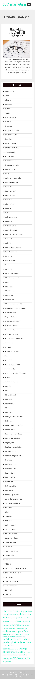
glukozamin (12, 614)
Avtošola (8, 104)
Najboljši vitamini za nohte (15, 308)
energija (23, 611)
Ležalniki (8, 256)
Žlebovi (8, 594)
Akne (7, 96)
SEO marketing (14, 4)
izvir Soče (27, 617)
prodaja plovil (9, 642)
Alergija (8, 100)
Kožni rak (8, 239)
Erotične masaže (11, 143)
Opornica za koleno (12, 364)
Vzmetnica (9, 577)
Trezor (7, 560)
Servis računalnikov (12, 503)
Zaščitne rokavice (11, 581)
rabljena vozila (24, 642)
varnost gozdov (27, 652)
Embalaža (8, 139)
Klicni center (9, 204)
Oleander (8, 347)
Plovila (7, 408)
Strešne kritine (10, 542)
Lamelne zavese (11, 252)
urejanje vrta (16, 651)
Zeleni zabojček (11, 586)
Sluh (7, 512)
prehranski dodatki (19, 639)
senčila (10, 645)
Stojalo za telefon (11, 538)
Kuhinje (8, 243)
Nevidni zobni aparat (13, 330)
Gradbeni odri (10, 161)
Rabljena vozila (10, 464)
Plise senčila (9, 404)
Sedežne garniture (12, 495)
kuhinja (15, 624)
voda (16, 658)
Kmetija (8, 208)
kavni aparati (23, 621)
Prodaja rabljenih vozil (13, 456)
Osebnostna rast (11, 382)
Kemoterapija (10, 195)
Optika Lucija (10, 369)
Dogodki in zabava (12, 130)
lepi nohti (21, 625)
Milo (7, 282)
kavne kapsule (12, 621)
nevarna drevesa (7, 634)
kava (6, 621)
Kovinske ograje (11, 230)
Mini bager (9, 286)
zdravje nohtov (7, 661)
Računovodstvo (11, 469)
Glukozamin (9, 156)
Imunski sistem (11, 169)
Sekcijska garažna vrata (13, 499)
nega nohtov (12, 631)
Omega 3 (8, 360)
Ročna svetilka (10, 486)
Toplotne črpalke (11, 551)
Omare (7, 356)
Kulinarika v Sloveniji (13, 247)
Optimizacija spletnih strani (15, 373)
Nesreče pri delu (11, 325)
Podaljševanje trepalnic (13, 417)
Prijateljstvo (9, 443)
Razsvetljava (9, 473)
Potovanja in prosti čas (13, 425)
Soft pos (8, 521)
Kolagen (8, 213)
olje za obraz (9, 636)
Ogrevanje (9, 343)
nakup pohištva (16, 628)
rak (4, 645)
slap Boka (22, 646)
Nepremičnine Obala (13, 321)
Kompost (8, 221)
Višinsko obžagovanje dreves (16, 568)
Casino (7, 113)
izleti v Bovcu (21, 617)
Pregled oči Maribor (12, 438)
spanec (6, 648)
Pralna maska (10, 430)
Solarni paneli (10, 525)
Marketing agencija (12, 273)
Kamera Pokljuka (11, 182)
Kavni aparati (10, 191)
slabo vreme (17, 646)
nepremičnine (23, 631)
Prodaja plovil (10, 451)
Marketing (9, 269)
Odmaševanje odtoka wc (14, 338)
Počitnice (8, 412)
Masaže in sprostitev (12, 278)
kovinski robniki (7, 625)
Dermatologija (10, 117)
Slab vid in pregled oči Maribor (17, 33)
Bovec (9, 611)
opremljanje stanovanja (19, 636)
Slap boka (9, 508)
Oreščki (8, 378)
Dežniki (8, 122)
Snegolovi (9, 516)
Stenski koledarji (11, 534)
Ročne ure (9, 490)
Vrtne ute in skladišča (13, 573)
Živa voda (9, 590)
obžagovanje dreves (17, 634)
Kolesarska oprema (12, 217)
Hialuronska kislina (12, 165)
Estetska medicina (12, 148)
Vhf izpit (8, 564)
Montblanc (9, 295)
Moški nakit (9, 299)
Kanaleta (8, 187)
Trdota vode (9, 555)
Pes (6, 390)
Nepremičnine (10, 312)
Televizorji (9, 547)
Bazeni (7, 109)
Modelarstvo (9, 291)
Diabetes (8, 126)
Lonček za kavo (11, 260)
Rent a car (9, 482)
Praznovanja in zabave (13, 434)
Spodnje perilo (10, 529)
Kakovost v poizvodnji (13, 178)
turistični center (14, 649)
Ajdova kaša (9, 91)
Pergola (8, 386)
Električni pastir (11, 135)
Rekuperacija (10, 477)
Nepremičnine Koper (13, 317)
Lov (6, 265)
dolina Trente (15, 611)
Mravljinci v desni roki (13, 304)
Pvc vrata (8, 460)
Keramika (8, 200)
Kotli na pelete (10, 226)
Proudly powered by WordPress (14, 674)
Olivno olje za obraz (12, 352)
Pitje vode (9, 399)
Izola (7, 174)
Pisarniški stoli (10, 395)
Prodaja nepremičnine (13, 447)
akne (5, 611)
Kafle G (21, 677)
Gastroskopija (10, 152)
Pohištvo (8, 421)
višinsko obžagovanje (17, 655)
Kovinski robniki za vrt (13, 234)
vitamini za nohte (7, 655)
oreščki (6, 639)
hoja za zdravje (13, 617)
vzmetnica (25, 658)
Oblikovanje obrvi (12, 334)
